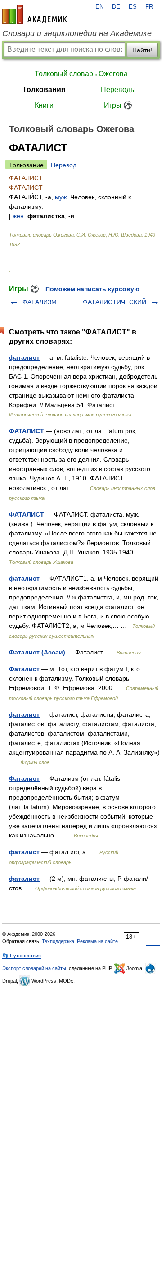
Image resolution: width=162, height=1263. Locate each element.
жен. (19, 216)
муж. (61, 197)
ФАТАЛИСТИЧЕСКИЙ (114, 302)
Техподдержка (58, 941)
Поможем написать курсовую (92, 289)
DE (116, 7)
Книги (44, 105)
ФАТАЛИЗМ (39, 302)
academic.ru (34, 14)
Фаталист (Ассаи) (37, 652)
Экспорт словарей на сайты (34, 968)
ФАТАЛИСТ (26, 431)
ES (133, 7)
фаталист (24, 357)
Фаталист (24, 669)
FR (149, 7)
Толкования (43, 89)
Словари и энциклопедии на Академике (77, 33)
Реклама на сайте (97, 941)
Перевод (63, 165)
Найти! (142, 50)
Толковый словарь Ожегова (81, 74)
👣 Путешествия (21, 955)
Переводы (118, 89)
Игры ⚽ (118, 105)
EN (99, 7)
